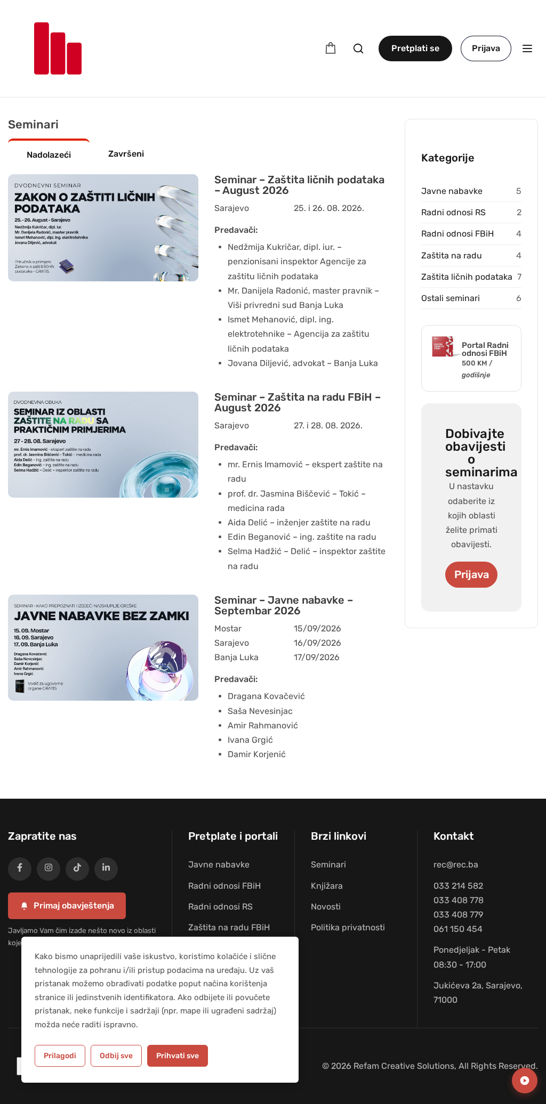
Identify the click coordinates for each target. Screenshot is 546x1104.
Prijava (486, 48)
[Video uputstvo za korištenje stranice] (524, 1080)
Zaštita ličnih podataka (466, 277)
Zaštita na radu (451, 255)
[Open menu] (528, 48)
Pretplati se (415, 48)
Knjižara (327, 886)
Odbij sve (116, 1055)
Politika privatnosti (348, 927)
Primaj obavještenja (74, 905)
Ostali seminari (450, 298)
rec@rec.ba (455, 864)
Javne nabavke (452, 191)
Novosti (326, 907)
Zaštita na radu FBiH (229, 927)
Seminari (328, 864)
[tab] (49, 154)
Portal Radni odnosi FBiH (485, 349)
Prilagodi (60, 1055)
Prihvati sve (177, 1055)
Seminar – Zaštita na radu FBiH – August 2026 (297, 402)
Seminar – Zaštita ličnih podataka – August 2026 (299, 185)
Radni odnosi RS (453, 212)
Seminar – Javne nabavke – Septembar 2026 (283, 605)
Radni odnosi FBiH (457, 234)
